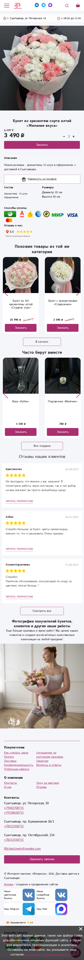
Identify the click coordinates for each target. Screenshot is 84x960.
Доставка (10, 761)
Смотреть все (42, 611)
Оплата (9, 757)
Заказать (42, 145)
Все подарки (42, 446)
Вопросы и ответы (48, 765)
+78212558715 (14, 840)
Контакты (10, 783)
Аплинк (8, 884)
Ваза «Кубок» (20, 401)
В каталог (42, 342)
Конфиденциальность (18, 765)
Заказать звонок (42, 859)
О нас (8, 787)
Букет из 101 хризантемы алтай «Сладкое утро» (21, 304)
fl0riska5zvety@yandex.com (22, 848)
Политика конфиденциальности (50, 954)
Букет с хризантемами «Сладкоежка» (62, 302)
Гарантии (42, 761)
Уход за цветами (47, 783)
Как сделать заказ (16, 753)
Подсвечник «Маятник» (62, 401)
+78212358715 (14, 826)
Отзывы (41, 787)
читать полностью (19, 501)
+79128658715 (14, 812)
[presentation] (6, 291)
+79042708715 (14, 808)
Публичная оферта (16, 769)
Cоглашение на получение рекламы (49, 755)
